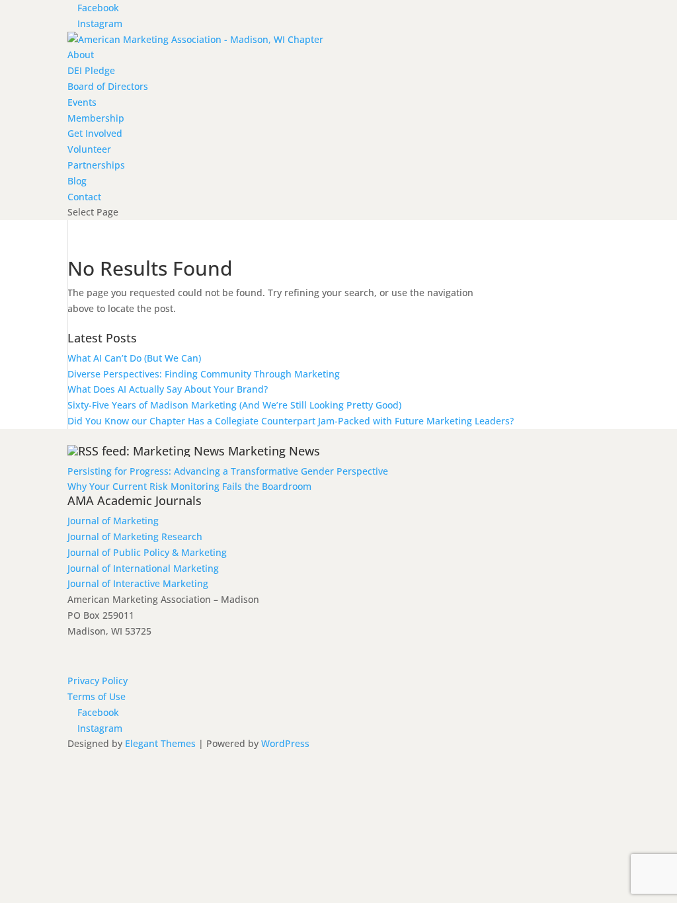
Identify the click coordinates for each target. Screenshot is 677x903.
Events (82, 102)
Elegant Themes (160, 743)
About (80, 54)
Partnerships (96, 165)
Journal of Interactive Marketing (137, 583)
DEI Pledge (91, 70)
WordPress (285, 743)
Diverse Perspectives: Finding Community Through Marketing (203, 374)
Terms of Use (96, 696)
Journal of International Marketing (143, 568)
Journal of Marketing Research (134, 536)
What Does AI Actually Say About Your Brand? (167, 389)
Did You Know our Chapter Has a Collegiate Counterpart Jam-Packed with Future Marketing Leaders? (290, 420)
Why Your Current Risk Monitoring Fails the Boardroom (189, 486)
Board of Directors (107, 86)
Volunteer (89, 149)
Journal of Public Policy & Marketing (147, 552)
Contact (84, 196)
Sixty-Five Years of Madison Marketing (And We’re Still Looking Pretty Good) (234, 405)
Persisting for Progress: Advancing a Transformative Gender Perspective (227, 471)
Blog (77, 181)
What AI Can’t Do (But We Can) (134, 358)
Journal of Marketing (113, 520)
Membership (95, 118)
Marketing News (274, 451)
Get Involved (94, 133)
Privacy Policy (97, 680)
